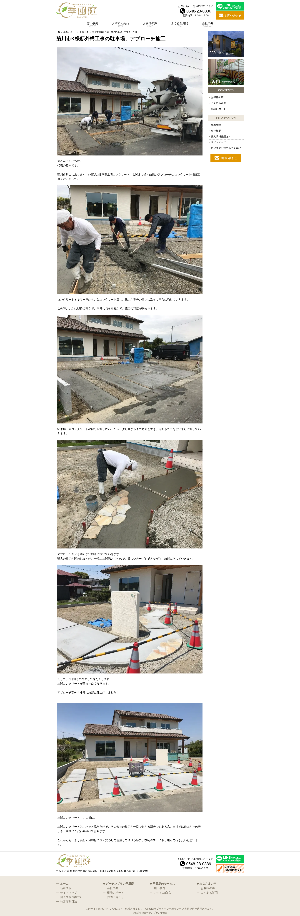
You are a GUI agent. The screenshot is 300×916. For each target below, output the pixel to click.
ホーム (64, 883)
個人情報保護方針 (221, 136)
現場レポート (69, 32)
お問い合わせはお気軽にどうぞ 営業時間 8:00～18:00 (195, 11)
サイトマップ (218, 142)
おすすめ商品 (120, 23)
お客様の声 (150, 23)
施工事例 (92, 23)
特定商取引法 (68, 901)
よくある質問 (179, 23)
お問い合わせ (228, 158)
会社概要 (207, 23)
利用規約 (190, 908)
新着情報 (216, 124)
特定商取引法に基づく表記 (226, 148)
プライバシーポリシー (168, 908)
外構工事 (84, 32)
